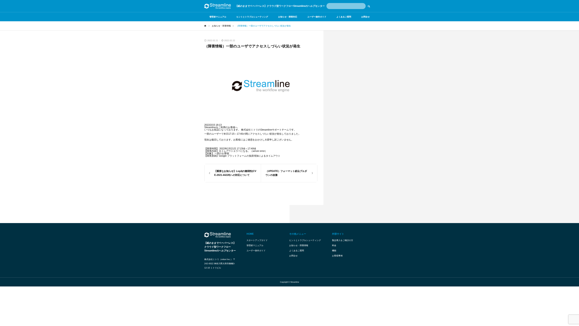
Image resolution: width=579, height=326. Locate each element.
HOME (250, 234)
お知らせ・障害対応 (287, 17)
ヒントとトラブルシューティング (252, 17)
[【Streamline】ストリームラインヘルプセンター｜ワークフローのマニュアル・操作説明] (217, 6)
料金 (334, 245)
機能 (334, 250)
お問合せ (365, 17)
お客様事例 (337, 255)
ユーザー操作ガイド (316, 17)
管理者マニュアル (217, 17)
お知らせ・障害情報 (298, 245)
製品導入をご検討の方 (342, 240)
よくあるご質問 (343, 17)
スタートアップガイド (257, 240)
